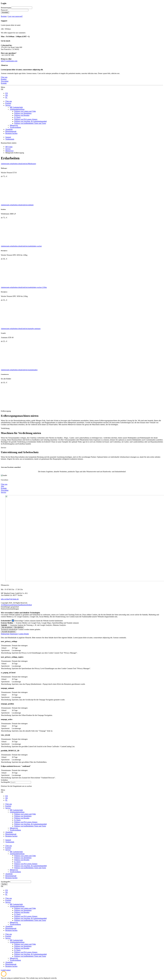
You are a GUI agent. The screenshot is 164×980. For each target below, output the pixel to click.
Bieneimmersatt (10, 876)
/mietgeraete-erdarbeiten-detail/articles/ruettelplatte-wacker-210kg (24, 287)
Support (8, 137)
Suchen (4, 884)
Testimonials (9, 139)
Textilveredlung (15, 872)
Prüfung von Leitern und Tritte (25, 856)
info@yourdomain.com (9, 61)
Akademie (9, 874)
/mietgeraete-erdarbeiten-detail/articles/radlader (17, 205)
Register (4, 16)
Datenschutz (16, 605)
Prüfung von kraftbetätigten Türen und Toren (30, 868)
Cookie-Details (23, 634)
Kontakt (4, 83)
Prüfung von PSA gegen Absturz (25, 864)
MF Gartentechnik (16, 852)
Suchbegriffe (5, 782)
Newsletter (4, 81)
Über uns (4, 77)
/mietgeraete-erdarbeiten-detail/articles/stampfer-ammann (20, 329)
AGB (3, 605)
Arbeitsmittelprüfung (17, 854)
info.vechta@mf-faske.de (10, 599)
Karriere (8, 848)
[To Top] (3, 976)
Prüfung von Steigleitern (22, 858)
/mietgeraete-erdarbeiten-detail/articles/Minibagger (18, 164)
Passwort (4, 10)
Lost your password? (15, 16)
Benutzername (6, 8)
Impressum (8, 605)
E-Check (17, 862)
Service (3, 492)
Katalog (3, 79)
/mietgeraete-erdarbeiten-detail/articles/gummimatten (19, 370)
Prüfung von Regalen (21, 860)
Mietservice (14, 870)
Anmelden (5, 12)
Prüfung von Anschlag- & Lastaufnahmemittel (30, 866)
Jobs (2, 486)
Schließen (4, 780)
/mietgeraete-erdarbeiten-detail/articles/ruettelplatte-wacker (21, 246)
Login (3, 970)
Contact (8, 970)
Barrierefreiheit (26, 605)
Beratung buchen (11, 878)
